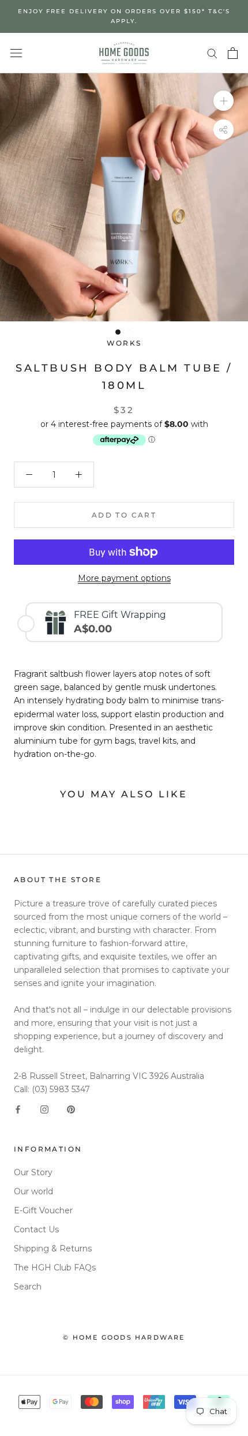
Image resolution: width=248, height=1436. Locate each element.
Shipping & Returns (53, 1248)
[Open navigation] (16, 52)
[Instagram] (44, 1109)
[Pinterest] (71, 1109)
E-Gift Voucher (43, 1210)
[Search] (212, 53)
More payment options (124, 578)
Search (28, 1286)
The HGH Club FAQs (55, 1267)
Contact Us (36, 1229)
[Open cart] (233, 53)
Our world (33, 1191)
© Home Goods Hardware (124, 1337)
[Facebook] (18, 1109)
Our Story (33, 1172)
